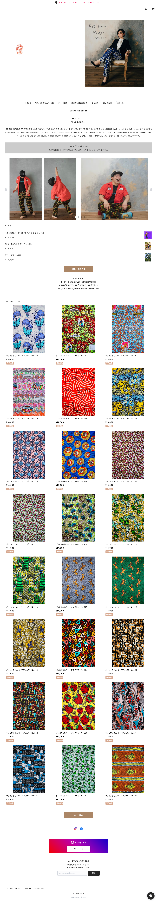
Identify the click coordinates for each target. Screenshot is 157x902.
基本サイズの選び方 (79, 103)
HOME (28, 103)
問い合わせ (107, 103)
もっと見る (78, 815)
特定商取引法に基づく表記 (34, 889)
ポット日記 (62, 103)
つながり (95, 103)
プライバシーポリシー (14, 889)
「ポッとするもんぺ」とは (44, 103)
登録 (94, 873)
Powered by (76, 897)
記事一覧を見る (78, 269)
